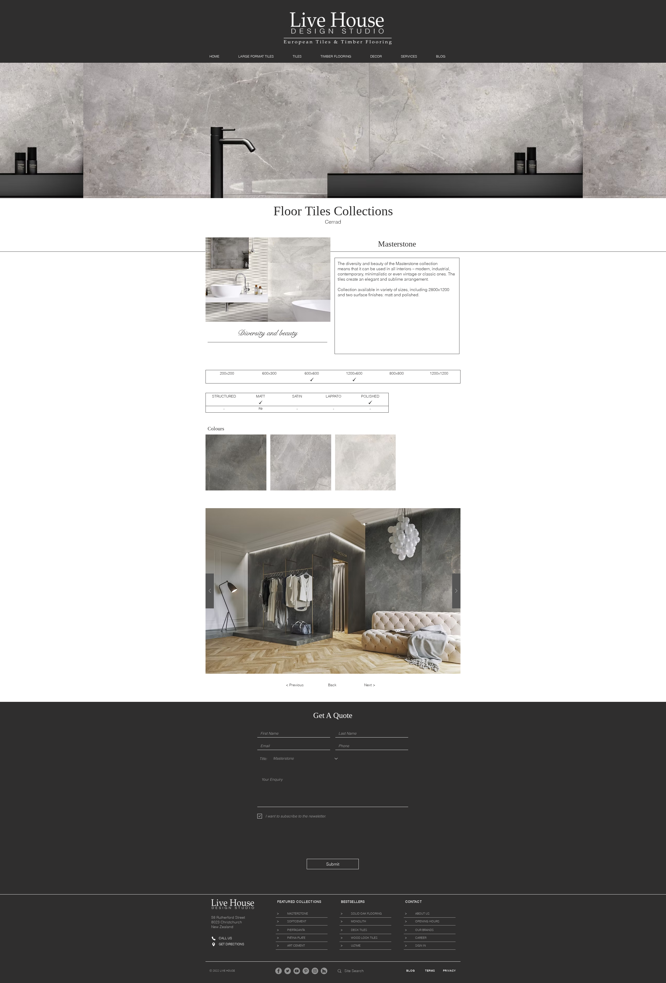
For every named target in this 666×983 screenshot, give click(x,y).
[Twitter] (287, 971)
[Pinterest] (306, 971)
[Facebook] (278, 971)
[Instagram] (315, 971)
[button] (261, 56)
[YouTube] (296, 971)
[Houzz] (324, 971)
